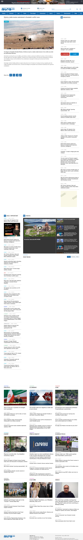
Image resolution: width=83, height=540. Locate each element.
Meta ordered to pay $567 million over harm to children (66, 473)
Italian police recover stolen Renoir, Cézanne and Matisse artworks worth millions (41, 512)
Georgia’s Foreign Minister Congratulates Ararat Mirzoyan (11, 342)
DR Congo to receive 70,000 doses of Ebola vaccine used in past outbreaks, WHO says (70, 171)
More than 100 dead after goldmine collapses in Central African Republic (12, 282)
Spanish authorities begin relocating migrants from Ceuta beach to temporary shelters (12, 262)
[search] (70, 9)
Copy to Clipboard (20, 75)
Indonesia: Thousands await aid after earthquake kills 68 (11, 360)
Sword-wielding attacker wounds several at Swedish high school (68, 116)
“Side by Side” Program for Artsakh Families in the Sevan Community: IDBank (69, 137)
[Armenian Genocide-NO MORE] (40, 228)
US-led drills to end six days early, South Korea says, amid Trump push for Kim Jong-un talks (12, 309)
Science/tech (6, 323)
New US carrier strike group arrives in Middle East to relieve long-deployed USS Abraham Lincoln (70, 179)
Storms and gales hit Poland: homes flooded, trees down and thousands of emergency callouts (70, 75)
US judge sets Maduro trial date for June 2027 (66, 425)
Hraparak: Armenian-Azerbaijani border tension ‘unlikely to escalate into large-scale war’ (41, 468)
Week (77, 256)
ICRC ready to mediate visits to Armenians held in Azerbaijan (68, 123)
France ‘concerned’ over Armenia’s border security (65, 515)
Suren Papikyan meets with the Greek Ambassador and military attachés (70, 82)
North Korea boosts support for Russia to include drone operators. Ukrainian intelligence (69, 145)
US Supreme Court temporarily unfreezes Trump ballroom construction (68, 96)
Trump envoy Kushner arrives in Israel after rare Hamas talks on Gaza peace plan (11, 366)
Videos (28, 216)
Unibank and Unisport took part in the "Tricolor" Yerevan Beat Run (14, 500)
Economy (6, 345)
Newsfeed (66, 17)
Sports (6, 480)
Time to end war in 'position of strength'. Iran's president (68, 49)
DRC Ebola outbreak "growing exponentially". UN (68, 110)
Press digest (34, 434)
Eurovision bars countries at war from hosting (40, 518)
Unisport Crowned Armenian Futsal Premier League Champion (14, 507)
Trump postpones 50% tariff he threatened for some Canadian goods (41, 420)
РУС (80, 9)
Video (57, 480)
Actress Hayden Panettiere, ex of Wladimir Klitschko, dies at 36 (41, 500)
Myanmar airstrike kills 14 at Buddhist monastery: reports (67, 61)
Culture (33, 480)
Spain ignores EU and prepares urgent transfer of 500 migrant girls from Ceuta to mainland (12, 302)
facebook (10, 75)
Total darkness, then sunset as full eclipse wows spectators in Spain (66, 467)
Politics (5, 237)
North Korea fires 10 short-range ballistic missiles (12, 269)
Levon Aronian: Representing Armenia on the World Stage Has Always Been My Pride (14, 518)
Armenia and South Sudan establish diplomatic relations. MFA (69, 89)
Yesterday (73, 256)
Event (6, 21)
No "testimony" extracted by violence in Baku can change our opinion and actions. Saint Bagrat (67, 510)
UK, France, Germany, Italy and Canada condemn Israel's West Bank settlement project (69, 186)
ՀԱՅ (77, 9)
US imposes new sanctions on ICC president (12, 288)
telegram (17, 75)
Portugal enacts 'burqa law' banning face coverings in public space (12, 275)
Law (5, 272)
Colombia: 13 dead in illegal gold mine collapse (70, 152)
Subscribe (66, 54)
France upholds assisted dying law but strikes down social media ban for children (66, 420)
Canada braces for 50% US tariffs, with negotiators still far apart (12, 348)
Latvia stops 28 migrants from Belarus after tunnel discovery (68, 130)
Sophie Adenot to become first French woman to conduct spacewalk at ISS (11, 326)
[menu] (81, 13)
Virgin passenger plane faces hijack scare (65, 521)
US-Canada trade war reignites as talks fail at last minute (69, 103)
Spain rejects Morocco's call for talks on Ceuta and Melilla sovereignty (69, 68)
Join (75, 54)
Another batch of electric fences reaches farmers (41, 463)
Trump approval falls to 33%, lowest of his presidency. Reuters (12, 354)
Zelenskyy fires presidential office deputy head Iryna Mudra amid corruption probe (12, 295)
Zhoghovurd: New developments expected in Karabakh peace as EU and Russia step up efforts (41, 474)
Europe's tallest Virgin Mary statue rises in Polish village (41, 507)
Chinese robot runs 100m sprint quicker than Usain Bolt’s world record (68, 42)
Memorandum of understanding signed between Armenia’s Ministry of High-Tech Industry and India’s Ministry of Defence (12, 334)
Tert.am (8, 9)
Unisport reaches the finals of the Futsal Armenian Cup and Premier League (13, 512)
